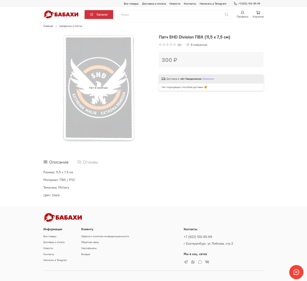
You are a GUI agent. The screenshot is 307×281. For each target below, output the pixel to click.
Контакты (190, 3)
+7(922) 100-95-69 (249, 3)
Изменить (208, 78)
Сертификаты (89, 248)
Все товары (131, 3)
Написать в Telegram (213, 3)
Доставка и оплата (154, 3)
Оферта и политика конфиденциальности (105, 236)
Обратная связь (90, 242)
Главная (48, 26)
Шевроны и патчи (70, 26)
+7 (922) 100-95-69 (198, 237)
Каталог (102, 14)
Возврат (85, 254)
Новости (174, 3)
